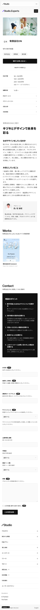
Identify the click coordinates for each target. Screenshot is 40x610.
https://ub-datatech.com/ (10, 266)
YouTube (4, 599)
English (36, 608)
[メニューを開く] (36, 4)
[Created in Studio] (6, 607)
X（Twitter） (5, 597)
